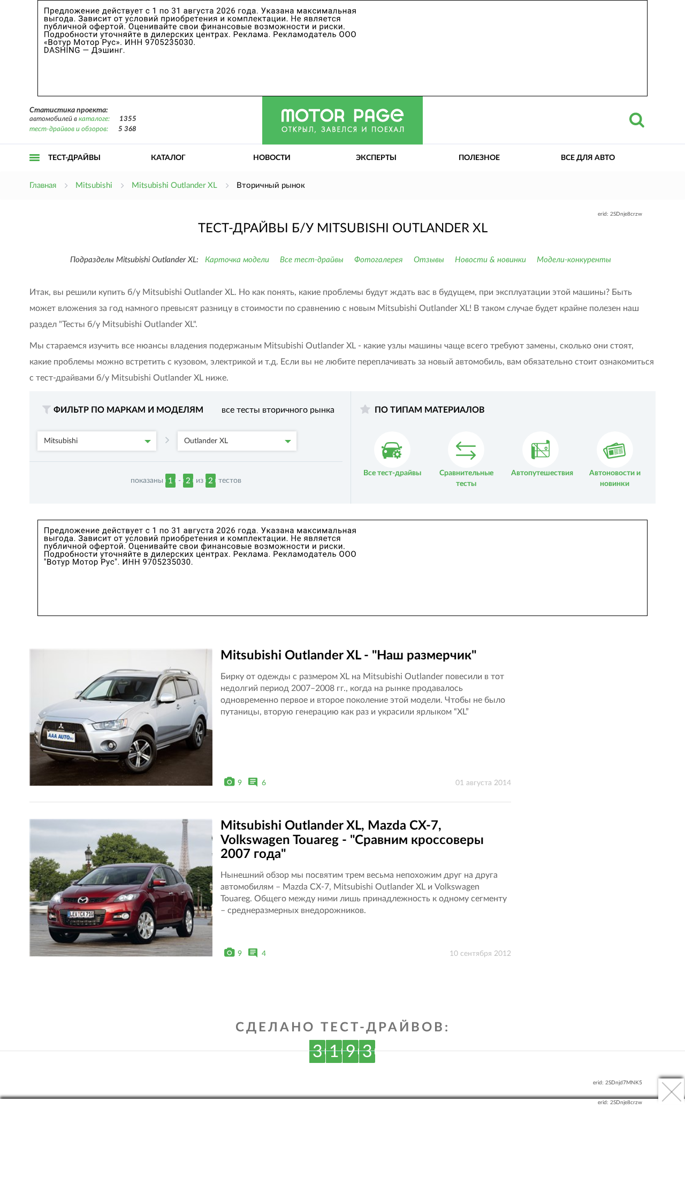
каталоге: (94, 119)
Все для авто (588, 158)
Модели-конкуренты (574, 260)
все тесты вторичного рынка (278, 410)
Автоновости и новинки (615, 478)
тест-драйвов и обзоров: (68, 129)
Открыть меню (34, 169)
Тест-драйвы (74, 158)
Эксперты (376, 158)
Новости (272, 158)
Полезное (479, 158)
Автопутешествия (542, 473)
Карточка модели (237, 260)
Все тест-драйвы (312, 260)
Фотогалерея (378, 260)
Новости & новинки (490, 260)
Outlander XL (206, 441)
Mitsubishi (61, 441)
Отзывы (429, 260)
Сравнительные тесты (466, 478)
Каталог (168, 158)
